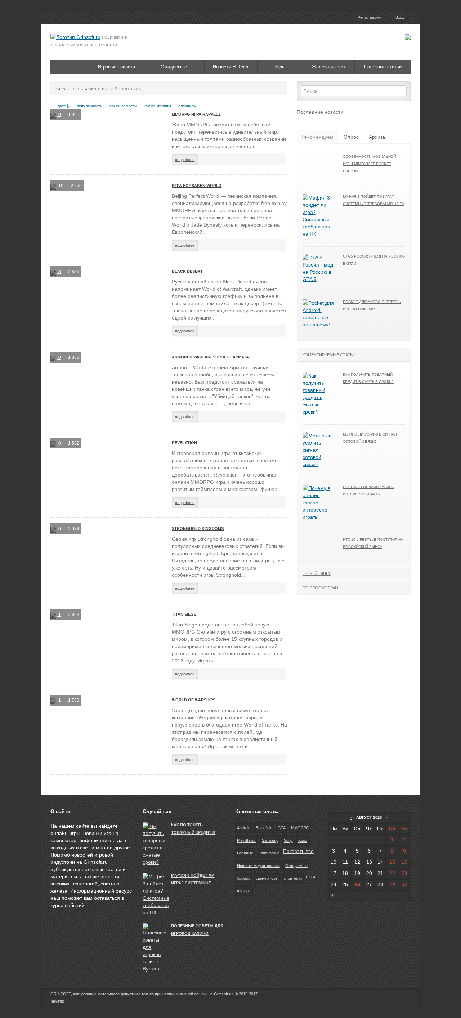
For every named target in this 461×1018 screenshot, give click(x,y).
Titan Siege (184, 614)
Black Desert (187, 271)
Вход (399, 17)
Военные (245, 853)
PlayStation (246, 840)
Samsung (270, 840)
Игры (279, 67)
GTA (282, 828)
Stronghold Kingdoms (198, 528)
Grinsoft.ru (223, 994)
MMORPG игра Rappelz (196, 114)
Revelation (184, 443)
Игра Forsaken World (196, 185)
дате (62, 106)
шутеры (244, 891)
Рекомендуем (317, 137)
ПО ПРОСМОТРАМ (320, 588)
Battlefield (264, 828)
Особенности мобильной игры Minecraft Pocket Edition (369, 164)
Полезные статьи (383, 67)
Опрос (351, 137)
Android (243, 828)
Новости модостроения (258, 865)
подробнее (184, 159)
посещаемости (123, 106)
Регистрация (369, 17)
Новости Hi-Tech (230, 67)
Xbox (302, 840)
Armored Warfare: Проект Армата (210, 357)
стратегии (293, 878)
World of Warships (193, 700)
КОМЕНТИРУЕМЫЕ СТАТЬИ (329, 355)
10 (60, 185)
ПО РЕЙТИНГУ (317, 573)
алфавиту (187, 106)
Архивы (377, 137)
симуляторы (267, 878)
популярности (89, 106)
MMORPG (300, 828)
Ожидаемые (174, 67)
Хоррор (243, 878)
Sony (288, 840)
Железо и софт (328, 67)
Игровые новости (116, 67)
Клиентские (269, 853)
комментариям (157, 106)
